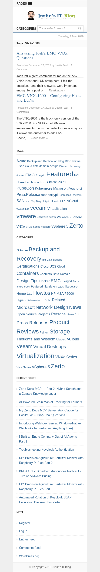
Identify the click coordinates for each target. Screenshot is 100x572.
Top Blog (36, 201)
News (75, 307)
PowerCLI (73, 314)
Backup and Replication (42, 161)
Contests (46, 274)
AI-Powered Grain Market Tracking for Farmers (50, 402)
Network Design (52, 307)
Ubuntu (55, 201)
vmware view (46, 217)
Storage (60, 331)
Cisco (20, 166)
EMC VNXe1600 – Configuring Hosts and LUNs (49, 98)
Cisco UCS (48, 266)
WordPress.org (29, 556)
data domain (41, 166)
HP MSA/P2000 (62, 293)
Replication (65, 195)
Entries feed (27, 539)
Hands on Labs (54, 286)
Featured (59, 174)
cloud (28, 166)
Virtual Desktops (49, 346)
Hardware (71, 286)
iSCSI (62, 182)
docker (20, 175)
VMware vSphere (69, 217)
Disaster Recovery (70, 166)
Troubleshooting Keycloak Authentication (46, 449)
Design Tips (27, 280)
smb (27, 201)
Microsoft (60, 188)
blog (61, 161)
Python (44, 332)
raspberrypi (49, 195)
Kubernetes (43, 188)
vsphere (45, 226)
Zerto (76, 225)
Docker (44, 281)
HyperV (22, 300)
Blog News (72, 161)
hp (41, 182)
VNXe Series (33, 226)
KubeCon (25, 188)
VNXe (21, 226)
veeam (38, 208)
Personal (59, 314)
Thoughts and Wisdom (36, 339)
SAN (20, 201)
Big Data (47, 259)
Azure (21, 161)
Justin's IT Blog (61, 567)
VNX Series (24, 367)
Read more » (57, 90)
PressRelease (28, 194)
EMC (30, 175)
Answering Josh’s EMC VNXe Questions (42, 55)
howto (35, 182)
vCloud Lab (23, 208)
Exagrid (40, 175)
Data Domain (61, 274)
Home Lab (23, 182)
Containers (28, 273)
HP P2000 (50, 182)
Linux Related (53, 300)
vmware (26, 216)
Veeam (24, 346)
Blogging (57, 259)
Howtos (41, 293)
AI (18, 250)
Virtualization (57, 208)
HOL (77, 175)
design (54, 166)
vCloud (72, 201)
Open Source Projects (33, 314)
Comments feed (29, 547)
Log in (23, 531)
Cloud (61, 266)
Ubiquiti (46, 201)
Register (24, 523)
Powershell (75, 188)
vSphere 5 (59, 226)
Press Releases (32, 322)
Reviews (77, 195)
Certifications (28, 266)
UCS (63, 201)
